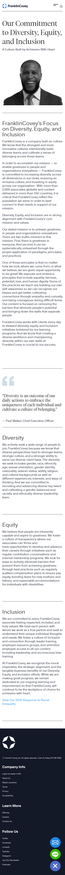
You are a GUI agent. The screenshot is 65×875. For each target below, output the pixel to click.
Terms (4, 787)
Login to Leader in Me (11, 774)
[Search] (61, 4)
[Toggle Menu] (55, 5)
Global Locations (9, 782)
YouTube (5, 851)
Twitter (5, 838)
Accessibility (7, 795)
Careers (5, 817)
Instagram (6, 856)
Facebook (6, 843)
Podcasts (6, 864)
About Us (6, 778)
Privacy (5, 791)
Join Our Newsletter (10, 860)
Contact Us (7, 821)
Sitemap (5, 812)
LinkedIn (6, 847)
